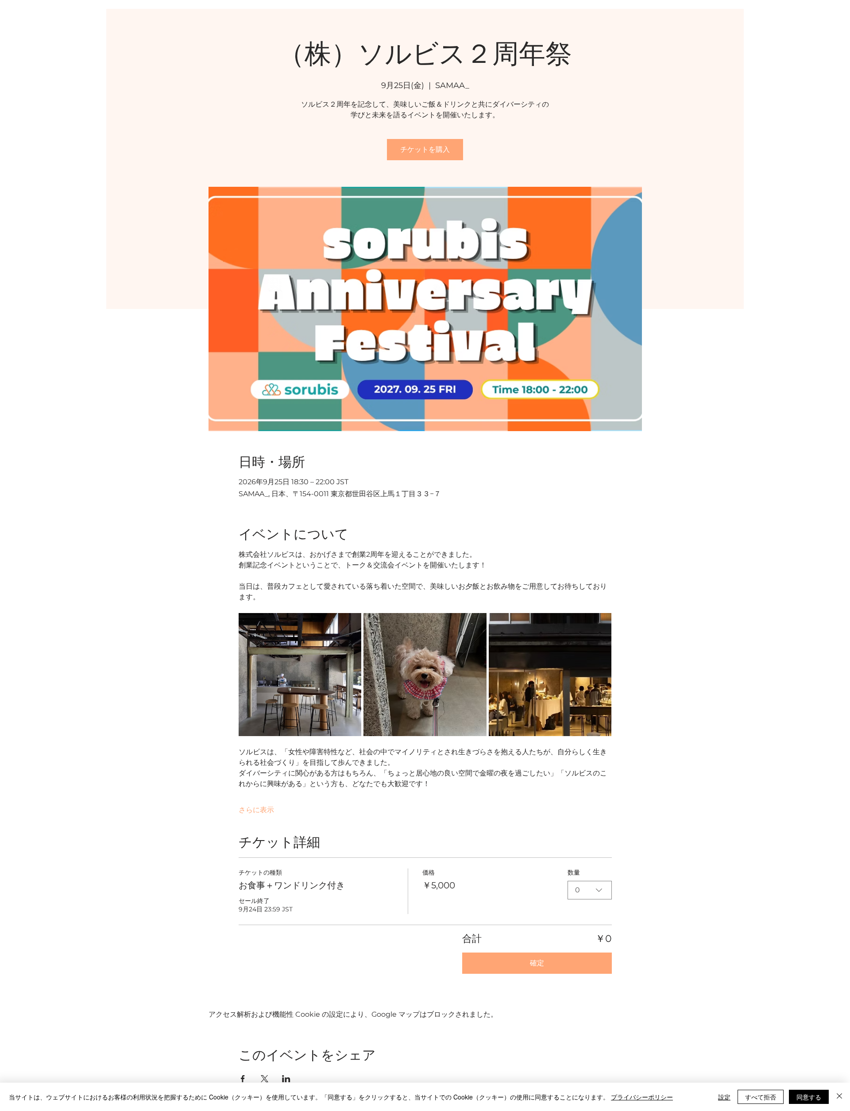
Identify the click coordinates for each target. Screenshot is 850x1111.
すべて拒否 (760, 1096)
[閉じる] (839, 1097)
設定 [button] (724, 1096)
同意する (808, 1096)
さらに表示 (256, 810)
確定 (537, 963)
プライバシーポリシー (642, 1096)
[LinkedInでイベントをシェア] (286, 1078)
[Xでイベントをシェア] (264, 1078)
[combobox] (590, 890)
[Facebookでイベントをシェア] (243, 1078)
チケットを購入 (425, 149)
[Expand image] (300, 674)
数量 (574, 872)
